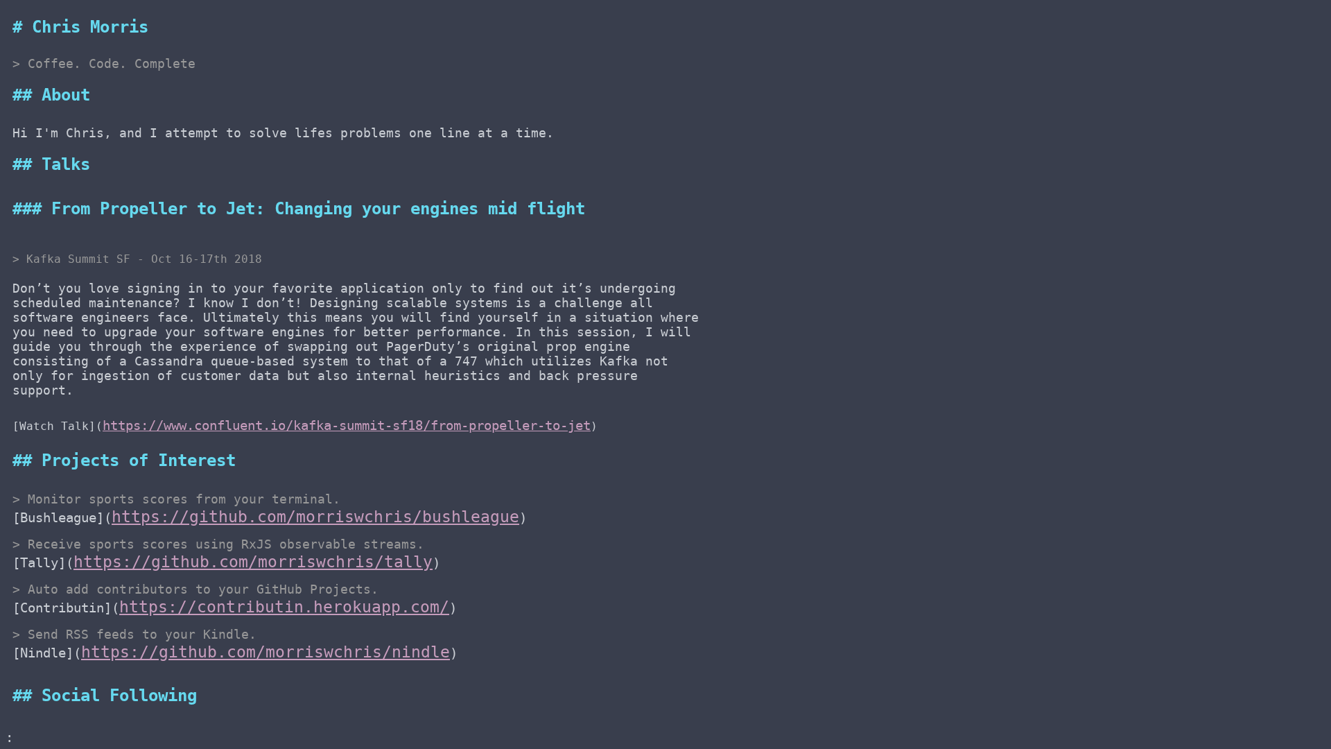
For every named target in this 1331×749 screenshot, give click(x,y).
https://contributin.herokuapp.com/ (284, 606)
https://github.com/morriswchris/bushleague (315, 516)
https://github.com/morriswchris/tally (253, 561)
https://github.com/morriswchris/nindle (265, 651)
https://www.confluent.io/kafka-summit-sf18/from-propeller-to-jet (347, 425)
